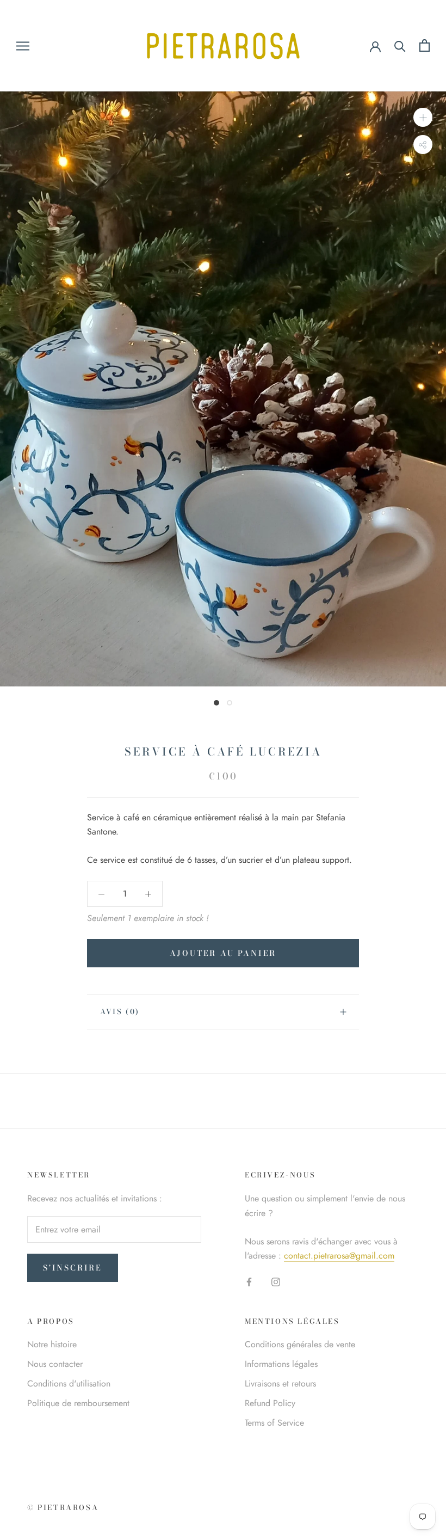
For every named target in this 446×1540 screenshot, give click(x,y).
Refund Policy (270, 1403)
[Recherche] (400, 45)
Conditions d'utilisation (68, 1383)
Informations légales (281, 1364)
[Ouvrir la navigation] (22, 46)
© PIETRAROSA (62, 1507)
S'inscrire (72, 1268)
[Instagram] (275, 1281)
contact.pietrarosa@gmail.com (339, 1255)
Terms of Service (274, 1422)
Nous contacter (55, 1364)
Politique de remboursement (78, 1403)
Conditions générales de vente (300, 1344)
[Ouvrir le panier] (424, 45)
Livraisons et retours (280, 1383)
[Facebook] (249, 1281)
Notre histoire (52, 1344)
